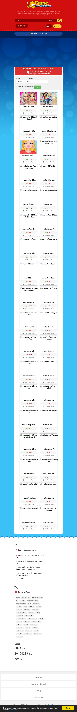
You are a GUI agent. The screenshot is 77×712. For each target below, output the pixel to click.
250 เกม (18, 597)
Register (58, 26)
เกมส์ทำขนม (19, 621)
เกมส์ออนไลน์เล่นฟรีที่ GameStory (38, 5)
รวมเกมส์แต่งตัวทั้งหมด (21, 603)
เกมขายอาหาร (36, 603)
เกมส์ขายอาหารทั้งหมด (21, 612)
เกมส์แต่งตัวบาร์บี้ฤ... (29, 253)
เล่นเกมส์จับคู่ (19, 633)
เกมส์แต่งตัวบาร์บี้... (29, 229)
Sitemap (38, 691)
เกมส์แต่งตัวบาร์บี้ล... (29, 327)
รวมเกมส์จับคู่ (22, 600)
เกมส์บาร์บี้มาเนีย (28, 107)
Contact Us (38, 677)
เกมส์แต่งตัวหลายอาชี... (29, 376)
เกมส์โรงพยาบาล (19, 630)
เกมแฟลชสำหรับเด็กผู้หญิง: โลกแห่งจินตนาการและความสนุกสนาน (28, 568)
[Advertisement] (38, 53)
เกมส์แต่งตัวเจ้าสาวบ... (29, 522)
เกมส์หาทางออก (19, 627)
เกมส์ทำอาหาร (27, 621)
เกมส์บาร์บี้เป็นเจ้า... (29, 278)
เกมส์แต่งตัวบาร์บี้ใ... (49, 449)
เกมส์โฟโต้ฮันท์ (35, 627)
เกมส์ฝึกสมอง (19, 624)
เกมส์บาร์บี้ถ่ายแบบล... (49, 156)
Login (49, 26)
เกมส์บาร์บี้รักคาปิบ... (28, 156)
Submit (37, 87)
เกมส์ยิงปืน (26, 624)
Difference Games (37, 597)
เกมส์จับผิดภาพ (19, 615)
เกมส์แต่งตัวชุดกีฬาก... (29, 425)
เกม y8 (29, 603)
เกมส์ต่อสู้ (41, 618)
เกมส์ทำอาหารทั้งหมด (36, 621)
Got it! (68, 708)
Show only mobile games (25, 86)
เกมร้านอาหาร (27, 609)
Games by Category (39, 33)
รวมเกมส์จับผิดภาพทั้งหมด (32, 600)
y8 (16, 600)
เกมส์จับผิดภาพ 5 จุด (29, 615)
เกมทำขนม (38, 606)
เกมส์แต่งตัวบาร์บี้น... (49, 302)
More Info (13, 709)
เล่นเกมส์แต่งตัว (19, 637)
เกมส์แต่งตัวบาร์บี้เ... (29, 131)
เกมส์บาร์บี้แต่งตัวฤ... (49, 327)
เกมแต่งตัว (36, 630)
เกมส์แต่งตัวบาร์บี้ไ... (48, 107)
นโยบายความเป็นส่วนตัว (38, 684)
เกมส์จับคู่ (38, 612)
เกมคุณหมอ (18, 606)
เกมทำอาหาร (19, 609)
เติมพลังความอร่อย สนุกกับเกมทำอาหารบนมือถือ (30, 556)
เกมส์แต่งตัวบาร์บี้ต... (49, 474)
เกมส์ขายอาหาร (35, 609)
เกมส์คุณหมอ (31, 612)
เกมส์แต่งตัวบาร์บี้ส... (49, 498)
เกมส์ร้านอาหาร (33, 624)
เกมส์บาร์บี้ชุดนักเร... (29, 204)
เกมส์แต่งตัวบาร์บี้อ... (29, 400)
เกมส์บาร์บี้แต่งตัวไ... (49, 253)
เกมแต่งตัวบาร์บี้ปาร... (49, 278)
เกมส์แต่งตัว (27, 627)
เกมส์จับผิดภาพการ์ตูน (21, 618)
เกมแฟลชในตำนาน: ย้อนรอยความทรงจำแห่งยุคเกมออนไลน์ (29, 574)
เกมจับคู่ (25, 606)
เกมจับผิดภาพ (31, 606)
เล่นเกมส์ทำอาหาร (38, 633)
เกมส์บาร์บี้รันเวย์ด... (49, 180)
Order (18, 78)
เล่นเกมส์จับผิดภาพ (28, 633)
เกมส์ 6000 (20, 579)
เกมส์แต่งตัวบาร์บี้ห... (49, 400)
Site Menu (23, 26)
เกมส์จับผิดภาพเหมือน (32, 618)
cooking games (26, 597)
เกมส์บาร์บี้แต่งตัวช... (49, 351)
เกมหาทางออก (28, 630)
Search (31, 78)
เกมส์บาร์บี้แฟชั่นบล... (49, 131)
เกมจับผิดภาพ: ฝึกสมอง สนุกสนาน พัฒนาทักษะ (29, 562)
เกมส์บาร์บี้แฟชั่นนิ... (49, 204)
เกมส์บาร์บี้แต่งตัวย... (49, 376)
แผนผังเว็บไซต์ (38, 697)
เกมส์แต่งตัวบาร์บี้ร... (29, 449)
